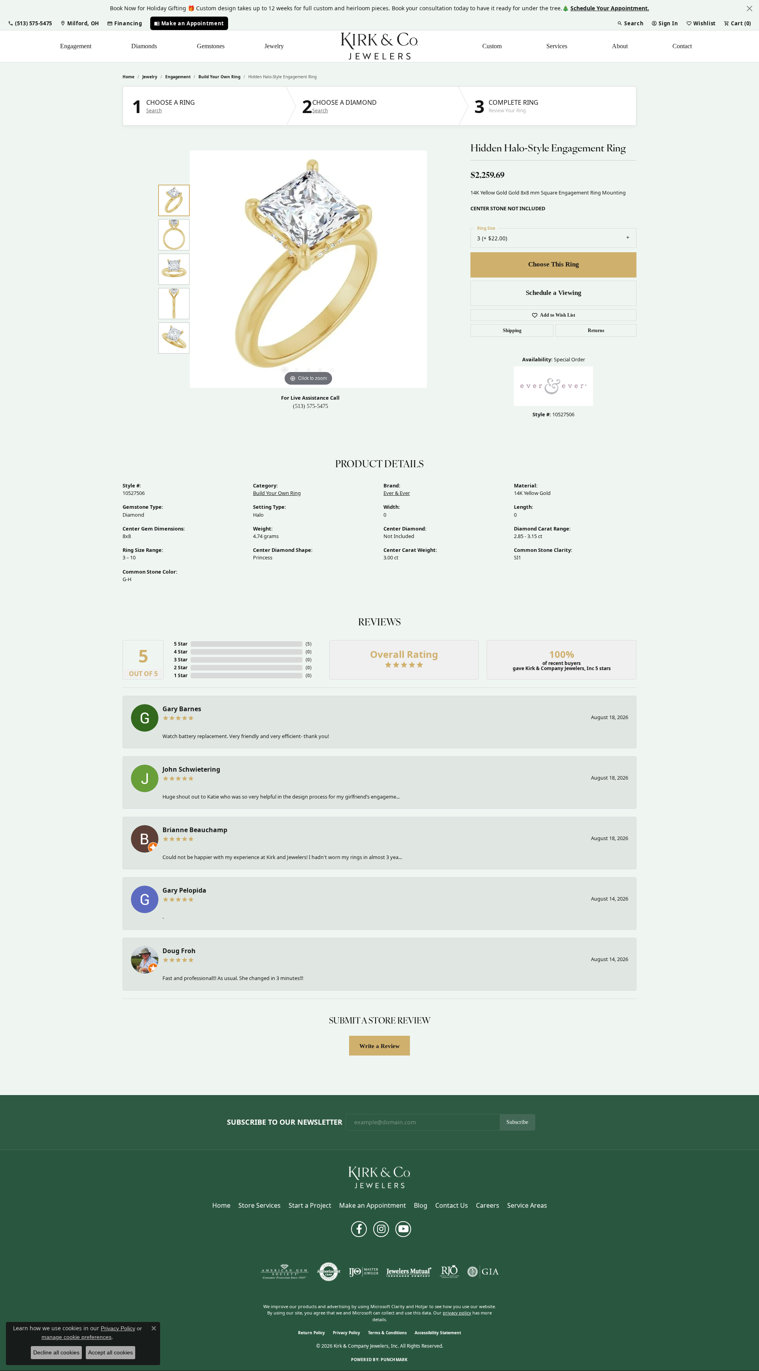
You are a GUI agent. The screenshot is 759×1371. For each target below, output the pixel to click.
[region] (308, 269)
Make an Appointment (372, 1205)
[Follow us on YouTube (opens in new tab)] (403, 1229)
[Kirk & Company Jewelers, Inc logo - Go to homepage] (379, 46)
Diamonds (144, 46)
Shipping (512, 330)
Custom (492, 46)
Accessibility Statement (438, 1333)
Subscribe (517, 1122)
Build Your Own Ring (219, 76)
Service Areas (527, 1205)
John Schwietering (191, 769)
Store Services (259, 1205)
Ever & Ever (396, 493)
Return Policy (311, 1333)
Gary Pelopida (184, 890)
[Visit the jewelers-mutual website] (409, 1272)
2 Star (180, 667)
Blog (420, 1205)
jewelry (149, 76)
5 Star (180, 643)
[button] (30, 23)
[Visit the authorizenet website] (329, 1272)
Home (128, 76)
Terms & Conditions (387, 1333)
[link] (79, 23)
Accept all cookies (110, 1352)
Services (556, 46)
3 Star (180, 659)
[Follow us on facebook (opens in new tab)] (359, 1229)
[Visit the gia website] (483, 1272)
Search (154, 110)
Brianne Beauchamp (194, 829)
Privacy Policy (346, 1333)
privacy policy (457, 1313)
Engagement (75, 46)
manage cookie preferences (76, 1337)
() (309, 643)
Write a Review (379, 1045)
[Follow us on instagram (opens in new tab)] (381, 1229)
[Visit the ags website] (284, 1272)
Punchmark (394, 1359)
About (620, 46)
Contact (682, 46)
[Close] (749, 8)
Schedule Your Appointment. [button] (609, 8)
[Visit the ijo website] (363, 1272)
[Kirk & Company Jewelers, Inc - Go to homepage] (379, 1177)
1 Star (180, 675)
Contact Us (451, 1205)
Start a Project (310, 1205)
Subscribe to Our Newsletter (284, 1122)
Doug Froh (179, 950)
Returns (596, 330)
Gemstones (211, 46)
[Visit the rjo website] (449, 1272)
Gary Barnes (181, 708)
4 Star (180, 651)
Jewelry (274, 46)
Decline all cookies (56, 1352)
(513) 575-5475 (310, 406)
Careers (487, 1205)
